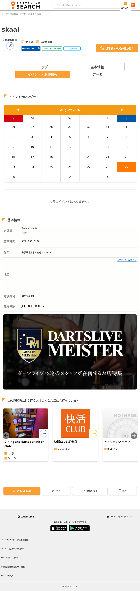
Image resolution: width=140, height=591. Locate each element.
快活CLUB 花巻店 (65, 442)
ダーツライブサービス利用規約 (15, 540)
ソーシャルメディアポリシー (14, 549)
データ (97, 74)
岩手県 (23, 13)
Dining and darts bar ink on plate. (24, 444)
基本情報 (97, 67)
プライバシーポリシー (11, 558)
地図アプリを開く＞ (127, 260)
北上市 (31, 13)
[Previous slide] (6, 435)
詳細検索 (14, 13)
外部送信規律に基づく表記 (13, 566)
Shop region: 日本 (119, 516)
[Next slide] (134, 435)
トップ (5, 13)
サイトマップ (7, 575)
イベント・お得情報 (42, 74)
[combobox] (88, 5)
